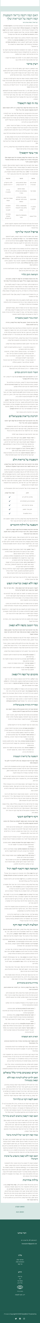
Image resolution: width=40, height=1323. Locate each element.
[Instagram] (24, 1319)
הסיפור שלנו (20, 1259)
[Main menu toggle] (4, 3)
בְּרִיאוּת (35, 22)
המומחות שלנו (20, 1262)
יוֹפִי (20, 1278)
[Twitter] (16, 1319)
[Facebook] (20, 1319)
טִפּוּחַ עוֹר (20, 1281)
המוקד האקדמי (22, 1301)
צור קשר (20, 1264)
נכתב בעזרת (30, 1301)
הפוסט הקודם (19, 1207)
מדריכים (20, 1283)
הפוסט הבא (20, 1212)
